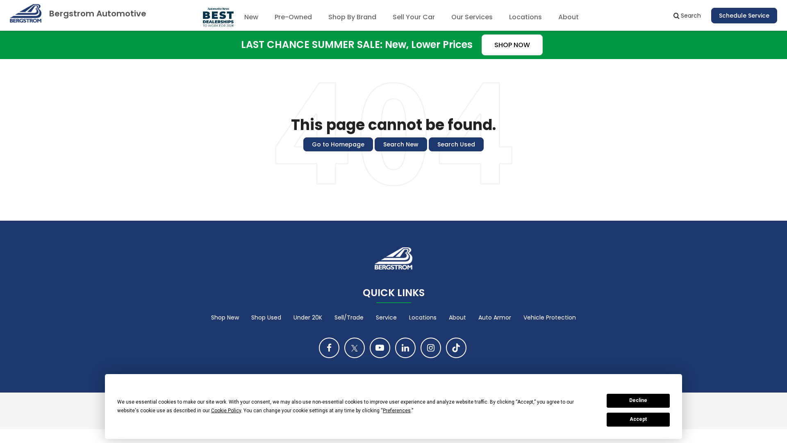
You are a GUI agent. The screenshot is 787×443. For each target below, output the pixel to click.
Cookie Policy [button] (226, 410)
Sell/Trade (349, 317)
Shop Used (266, 317)
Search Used (456, 144)
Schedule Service (744, 15)
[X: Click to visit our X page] (354, 348)
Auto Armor (494, 317)
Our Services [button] (472, 17)
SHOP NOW (512, 45)
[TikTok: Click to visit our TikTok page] (456, 348)
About (457, 317)
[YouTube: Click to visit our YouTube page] (380, 348)
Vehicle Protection (549, 317)
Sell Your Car (414, 17)
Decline (638, 400)
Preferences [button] (397, 410)
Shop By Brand (352, 17)
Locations (525, 17)
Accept (638, 419)
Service (386, 317)
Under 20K (307, 317)
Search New (401, 144)
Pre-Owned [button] (293, 17)
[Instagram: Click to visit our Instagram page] (431, 348)
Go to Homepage (338, 144)
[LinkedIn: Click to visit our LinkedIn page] (405, 348)
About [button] (568, 17)
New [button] (251, 17)
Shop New (225, 317)
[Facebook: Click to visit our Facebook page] (329, 348)
